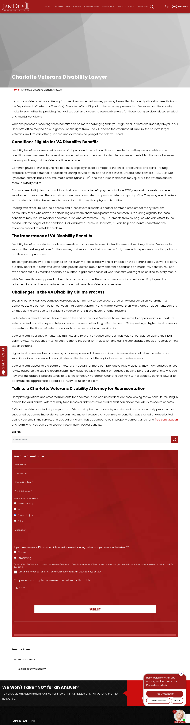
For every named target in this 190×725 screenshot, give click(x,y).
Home (47, 6)
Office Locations (124, 6)
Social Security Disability (32, 669)
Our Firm (58, 6)
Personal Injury (26, 659)
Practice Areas (73, 6)
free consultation (166, 419)
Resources (107, 6)
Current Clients (91, 6)
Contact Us (142, 6)
